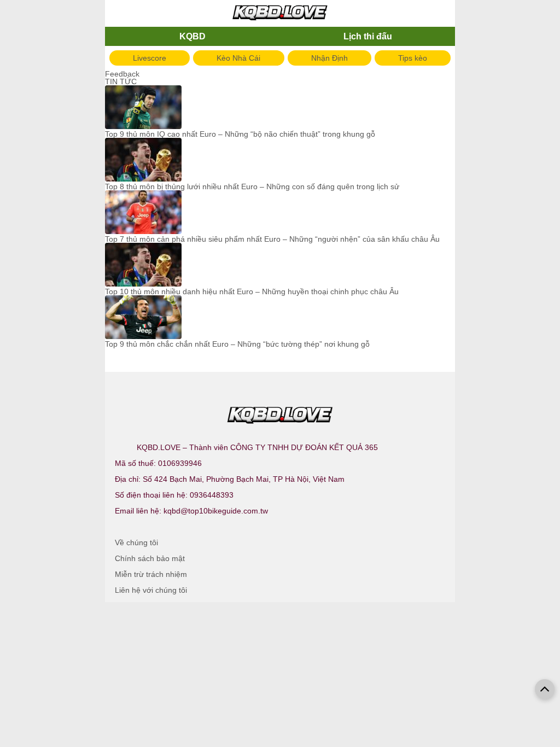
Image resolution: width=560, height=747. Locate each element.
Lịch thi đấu (367, 36)
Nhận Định (329, 58)
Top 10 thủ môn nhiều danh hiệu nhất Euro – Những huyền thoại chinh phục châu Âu (252, 291)
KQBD (192, 36)
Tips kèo (412, 58)
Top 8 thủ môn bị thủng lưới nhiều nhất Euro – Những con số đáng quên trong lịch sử (252, 186)
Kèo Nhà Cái (238, 58)
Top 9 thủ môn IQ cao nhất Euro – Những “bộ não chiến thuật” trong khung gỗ (240, 134)
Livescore (149, 58)
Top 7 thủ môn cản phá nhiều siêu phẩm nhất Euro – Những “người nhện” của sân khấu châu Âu (272, 239)
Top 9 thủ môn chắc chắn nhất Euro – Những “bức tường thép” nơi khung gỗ (237, 344)
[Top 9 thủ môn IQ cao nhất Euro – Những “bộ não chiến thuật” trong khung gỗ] (143, 107)
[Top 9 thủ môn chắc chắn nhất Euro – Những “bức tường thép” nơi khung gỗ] (143, 317)
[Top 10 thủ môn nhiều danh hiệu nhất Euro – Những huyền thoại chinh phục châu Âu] (143, 265)
